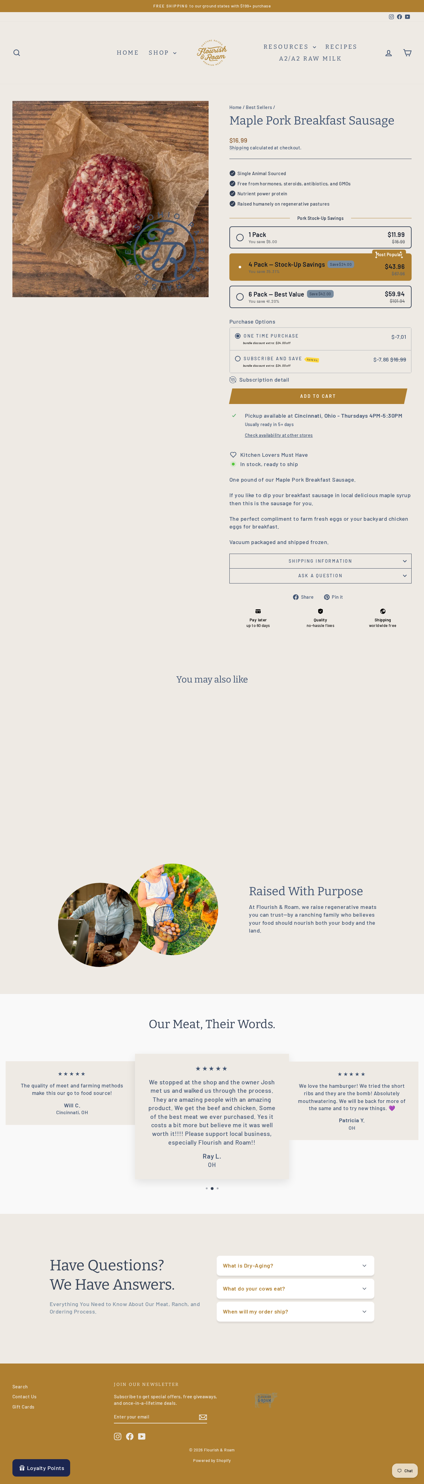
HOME (128, 52)
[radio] (320, 237)
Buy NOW (60, 789)
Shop (160, 52)
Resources (287, 46)
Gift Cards (23, 1406)
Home (235, 107)
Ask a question (320, 575)
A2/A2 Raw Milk (310, 58)
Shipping (239, 147)
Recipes (341, 46)
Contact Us (24, 1396)
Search (20, 1386)
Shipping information (320, 561)
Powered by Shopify (212, 1460)
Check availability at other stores (279, 435)
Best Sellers (259, 107)
